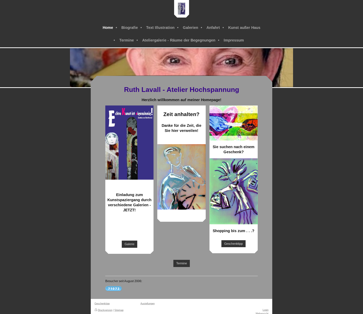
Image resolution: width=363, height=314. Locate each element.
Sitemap (118, 310)
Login (265, 310)
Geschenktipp (233, 243)
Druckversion (105, 310)
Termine (181, 263)
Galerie (129, 244)
